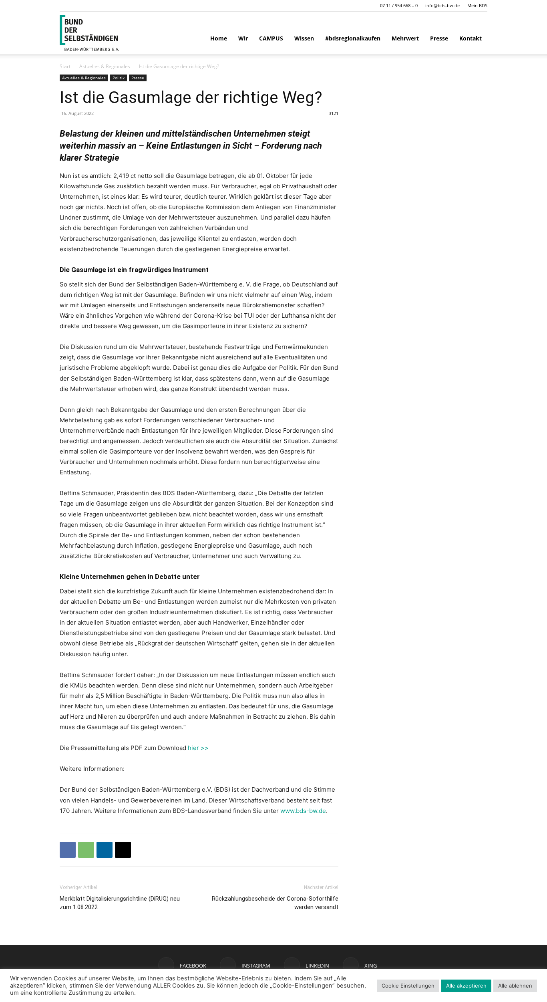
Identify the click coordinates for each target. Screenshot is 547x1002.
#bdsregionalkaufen (352, 38)
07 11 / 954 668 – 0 (399, 5)
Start (65, 66)
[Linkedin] (105, 850)
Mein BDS (477, 5)
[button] (66, 5)
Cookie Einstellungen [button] (408, 985)
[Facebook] (68, 850)
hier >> (198, 748)
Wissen (304, 38)
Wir (243, 38)
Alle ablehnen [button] (515, 985)
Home (218, 38)
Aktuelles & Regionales (104, 66)
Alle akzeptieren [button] (466, 985)
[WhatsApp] (86, 850)
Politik (119, 78)
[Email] (123, 850)
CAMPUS (271, 38)
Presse (439, 38)
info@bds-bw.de (442, 5)
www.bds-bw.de (303, 811)
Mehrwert (405, 38)
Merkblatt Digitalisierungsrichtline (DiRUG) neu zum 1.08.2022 (120, 903)
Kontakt (470, 38)
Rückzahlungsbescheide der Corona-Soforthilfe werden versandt (275, 903)
